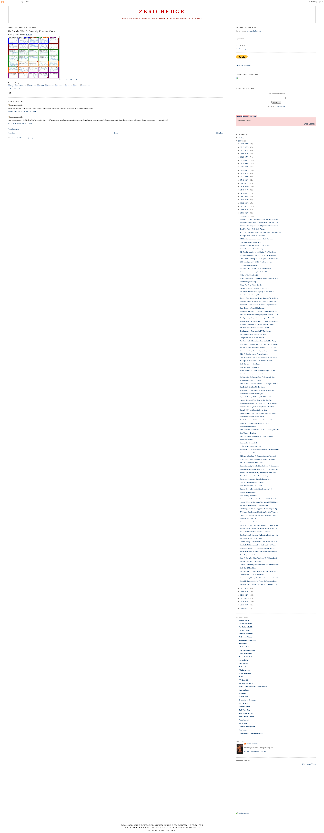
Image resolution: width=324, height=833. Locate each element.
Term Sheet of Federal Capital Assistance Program (257, 390)
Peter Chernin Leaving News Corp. (252, 522)
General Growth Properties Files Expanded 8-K (256, 489)
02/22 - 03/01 (244, 216)
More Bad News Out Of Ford (249, 265)
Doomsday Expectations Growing (251, 249)
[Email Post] (10, 92)
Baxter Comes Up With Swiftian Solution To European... (259, 466)
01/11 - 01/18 (244, 605)
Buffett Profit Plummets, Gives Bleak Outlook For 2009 (259, 222)
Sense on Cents (244, 690)
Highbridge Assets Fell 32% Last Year (253, 334)
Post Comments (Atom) (25, 138)
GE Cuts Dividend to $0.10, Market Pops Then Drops (258, 252)
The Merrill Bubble (246, 439)
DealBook (242, 676)
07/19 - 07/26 (244, 147)
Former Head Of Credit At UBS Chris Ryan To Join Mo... (259, 403)
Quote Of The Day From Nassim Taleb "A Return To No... (259, 525)
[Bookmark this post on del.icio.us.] (32, 86)
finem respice (243, 663)
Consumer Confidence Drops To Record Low (255, 479)
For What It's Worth (246, 683)
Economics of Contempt (247, 700)
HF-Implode (243, 643)
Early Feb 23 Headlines (248, 568)
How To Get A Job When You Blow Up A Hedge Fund (258, 558)
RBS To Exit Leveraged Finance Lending (254, 354)
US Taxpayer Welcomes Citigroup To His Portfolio (257, 291)
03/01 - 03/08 (244, 213)
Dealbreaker (243, 666)
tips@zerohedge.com (243, 49)
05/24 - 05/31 (244, 173)
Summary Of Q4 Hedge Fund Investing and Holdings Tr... (259, 578)
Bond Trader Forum (246, 713)
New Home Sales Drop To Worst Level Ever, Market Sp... (259, 357)
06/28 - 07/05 (244, 157)
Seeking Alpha (244, 620)
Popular (253, 116)
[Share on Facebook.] (59, 86)
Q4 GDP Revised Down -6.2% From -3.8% (254, 288)
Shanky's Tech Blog (246, 633)
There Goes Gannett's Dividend (250, 380)
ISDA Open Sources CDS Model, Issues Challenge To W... (259, 278)
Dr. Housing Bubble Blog (247, 640)
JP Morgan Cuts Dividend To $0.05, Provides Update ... (259, 512)
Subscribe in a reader (243, 65)
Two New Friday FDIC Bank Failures (252, 229)
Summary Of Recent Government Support (254, 453)
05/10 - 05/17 (244, 180)
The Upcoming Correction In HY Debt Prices (255, 331)
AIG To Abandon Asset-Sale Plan (251, 462)
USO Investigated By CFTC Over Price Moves (256, 262)
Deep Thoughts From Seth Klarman (252, 416)
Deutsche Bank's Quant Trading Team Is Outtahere (257, 406)
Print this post (15, 89)
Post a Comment (13, 129)
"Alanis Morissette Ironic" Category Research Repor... (258, 515)
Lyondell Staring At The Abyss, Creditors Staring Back (258, 301)
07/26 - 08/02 (244, 144)
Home (116, 133)
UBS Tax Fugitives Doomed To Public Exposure (256, 436)
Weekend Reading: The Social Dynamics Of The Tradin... (259, 226)
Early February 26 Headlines (250, 364)
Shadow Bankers (244, 706)
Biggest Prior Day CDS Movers (250, 561)
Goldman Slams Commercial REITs (252, 482)
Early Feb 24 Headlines (248, 492)
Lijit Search (240, 38)
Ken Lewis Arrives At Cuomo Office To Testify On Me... (259, 311)
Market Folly (243, 660)
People (239, 116)
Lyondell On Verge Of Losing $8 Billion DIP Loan (257, 397)
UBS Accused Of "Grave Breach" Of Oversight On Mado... (259, 383)
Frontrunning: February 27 (249, 281)
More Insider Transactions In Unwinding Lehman (257, 476)
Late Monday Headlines (248, 495)
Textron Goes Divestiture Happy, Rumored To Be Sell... (259, 298)
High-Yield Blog (244, 710)
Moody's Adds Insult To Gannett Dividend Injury (257, 324)
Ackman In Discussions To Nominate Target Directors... (259, 304)
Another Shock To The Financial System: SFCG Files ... (259, 571)
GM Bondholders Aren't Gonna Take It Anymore (256, 239)
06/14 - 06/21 (244, 163)
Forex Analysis (244, 720)
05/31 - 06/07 (244, 170)
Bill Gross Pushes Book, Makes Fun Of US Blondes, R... (259, 469)
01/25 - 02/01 (244, 598)
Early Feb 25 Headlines (248, 426)
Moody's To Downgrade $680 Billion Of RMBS (256, 360)
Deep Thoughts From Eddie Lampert (252, 308)
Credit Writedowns (245, 653)
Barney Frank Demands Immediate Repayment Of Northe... (260, 449)
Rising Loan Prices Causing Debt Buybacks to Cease (258, 472)
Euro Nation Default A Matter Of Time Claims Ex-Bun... (259, 344)
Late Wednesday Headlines (249, 367)
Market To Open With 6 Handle (251, 285)
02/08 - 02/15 (244, 592)
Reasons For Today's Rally (249, 443)
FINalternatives (244, 670)
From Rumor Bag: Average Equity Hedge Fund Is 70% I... (259, 351)
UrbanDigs (242, 693)
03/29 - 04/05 (244, 200)
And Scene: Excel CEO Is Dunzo (251, 538)
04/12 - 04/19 (244, 193)
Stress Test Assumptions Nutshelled (252, 374)
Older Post (219, 133)
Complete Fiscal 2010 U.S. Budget (252, 337)
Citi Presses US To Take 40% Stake (252, 574)
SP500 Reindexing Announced (250, 446)
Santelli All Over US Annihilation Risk (253, 410)
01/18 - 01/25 (244, 601)
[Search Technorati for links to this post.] (85, 86)
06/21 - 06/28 (244, 160)
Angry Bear (243, 723)
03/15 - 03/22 (244, 206)
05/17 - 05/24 (244, 177)
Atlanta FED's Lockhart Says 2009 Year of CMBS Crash (259, 502)
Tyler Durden (252, 744)
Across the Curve (245, 673)
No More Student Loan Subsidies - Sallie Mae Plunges (258, 341)
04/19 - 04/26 (244, 190)
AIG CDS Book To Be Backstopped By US (254, 328)
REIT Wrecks (243, 703)
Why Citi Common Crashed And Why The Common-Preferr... (261, 232)
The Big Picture (244, 630)
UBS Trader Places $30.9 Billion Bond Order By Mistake (259, 430)
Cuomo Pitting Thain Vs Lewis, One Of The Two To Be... (259, 541)
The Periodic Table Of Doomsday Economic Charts (31, 31)
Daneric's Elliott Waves (247, 656)
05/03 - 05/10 (244, 183)
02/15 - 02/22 (244, 588)
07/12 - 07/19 (244, 150)
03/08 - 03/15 (244, 209)
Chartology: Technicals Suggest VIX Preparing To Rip (258, 508)
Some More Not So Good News (250, 242)
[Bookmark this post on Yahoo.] (76, 86)
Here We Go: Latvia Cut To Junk (251, 485)
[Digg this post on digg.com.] (11, 86)
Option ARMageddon (246, 716)
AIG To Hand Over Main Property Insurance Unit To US (259, 314)
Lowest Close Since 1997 (248, 518)
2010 (240, 137)
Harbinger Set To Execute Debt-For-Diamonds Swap (257, 377)
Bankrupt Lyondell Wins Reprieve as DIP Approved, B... (259, 219)
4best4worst (243, 730)
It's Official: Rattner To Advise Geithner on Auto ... (257, 548)
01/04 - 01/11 (244, 608)
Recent (246, 116)
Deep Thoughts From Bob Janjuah (252, 393)
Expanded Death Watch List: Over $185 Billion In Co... (259, 584)
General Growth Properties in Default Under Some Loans (259, 564)
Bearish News (243, 696)
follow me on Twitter (309, 764)
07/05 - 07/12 (244, 154)
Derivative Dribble (245, 637)
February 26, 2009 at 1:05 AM (22, 111)
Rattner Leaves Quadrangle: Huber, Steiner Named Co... (259, 528)
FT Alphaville (243, 680)
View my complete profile (255, 751)
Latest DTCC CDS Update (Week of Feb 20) (255, 423)
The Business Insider (246, 627)
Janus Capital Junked (247, 555)
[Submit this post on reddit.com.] (41, 86)
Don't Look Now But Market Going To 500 (254, 245)
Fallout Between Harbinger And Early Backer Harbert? (258, 413)
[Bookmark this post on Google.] (68, 86)
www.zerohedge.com (254, 31)
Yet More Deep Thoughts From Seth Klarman (255, 268)
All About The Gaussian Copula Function (254, 505)
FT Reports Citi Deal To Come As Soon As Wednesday (258, 456)
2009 (240, 141)
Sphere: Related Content (68, 80)
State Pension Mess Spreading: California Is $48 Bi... (258, 459)
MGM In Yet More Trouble (249, 275)
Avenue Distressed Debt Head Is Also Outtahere (256, 400)
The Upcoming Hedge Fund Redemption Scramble (257, 318)
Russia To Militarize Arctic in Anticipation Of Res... (258, 545)
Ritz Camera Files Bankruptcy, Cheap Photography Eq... (259, 551)
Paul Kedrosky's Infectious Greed (250, 733)
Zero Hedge (162, 11)
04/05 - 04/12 (244, 196)
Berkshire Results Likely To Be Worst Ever (254, 272)
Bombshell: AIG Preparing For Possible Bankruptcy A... (259, 535)
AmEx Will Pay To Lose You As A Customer (255, 532)
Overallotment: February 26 (249, 295)
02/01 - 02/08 (244, 595)
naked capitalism (245, 646)
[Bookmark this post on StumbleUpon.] (20, 86)
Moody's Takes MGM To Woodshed (252, 235)
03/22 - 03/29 (244, 203)
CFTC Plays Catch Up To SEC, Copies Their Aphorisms (259, 258)
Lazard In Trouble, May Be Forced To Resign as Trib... (258, 581)
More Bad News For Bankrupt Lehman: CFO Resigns (258, 255)
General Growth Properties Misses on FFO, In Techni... (258, 499)
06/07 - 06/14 (244, 167)
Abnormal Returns (245, 623)
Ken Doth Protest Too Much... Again (252, 387)
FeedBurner (281, 106)
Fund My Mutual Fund (247, 650)
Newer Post (11, 133)
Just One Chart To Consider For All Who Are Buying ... (259, 321)
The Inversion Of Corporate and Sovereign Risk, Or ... (258, 370)
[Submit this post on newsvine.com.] (49, 86)
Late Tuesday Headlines (248, 433)
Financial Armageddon (247, 726)
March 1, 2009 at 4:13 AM (20, 123)
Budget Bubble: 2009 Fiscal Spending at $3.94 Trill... (258, 347)
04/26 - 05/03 (244, 186)
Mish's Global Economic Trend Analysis (253, 686)
